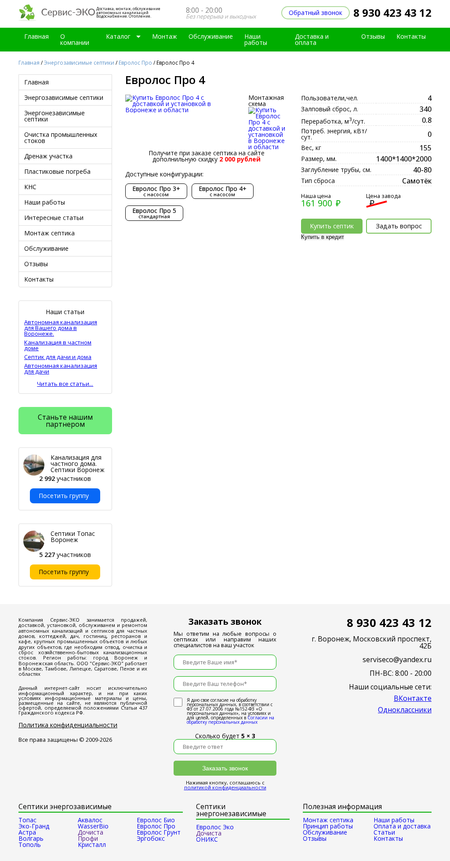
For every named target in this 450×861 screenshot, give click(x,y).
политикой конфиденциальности (225, 787)
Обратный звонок (315, 12)
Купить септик (332, 226)
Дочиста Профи (90, 835)
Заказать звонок (225, 768)
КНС (30, 187)
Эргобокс (151, 838)
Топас (27, 820)
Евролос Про (135, 62)
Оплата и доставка (402, 826)
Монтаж (164, 36)
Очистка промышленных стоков (60, 137)
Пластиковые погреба (57, 171)
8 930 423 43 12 (392, 12)
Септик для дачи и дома (57, 357)
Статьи (384, 832)
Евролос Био (156, 820)
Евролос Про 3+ (156, 191)
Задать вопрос (399, 226)
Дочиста (208, 833)
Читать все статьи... (65, 384)
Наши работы (255, 39)
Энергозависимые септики (79, 62)
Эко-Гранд (33, 826)
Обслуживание (211, 36)
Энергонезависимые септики (54, 116)
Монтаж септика (49, 233)
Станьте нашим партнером (65, 420)
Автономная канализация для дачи (60, 368)
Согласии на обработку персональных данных (230, 719)
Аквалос (90, 820)
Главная (36, 36)
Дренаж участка (48, 156)
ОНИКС (207, 839)
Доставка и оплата (312, 39)
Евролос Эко (215, 827)
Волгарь (31, 838)
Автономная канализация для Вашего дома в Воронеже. (60, 328)
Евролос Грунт (159, 832)
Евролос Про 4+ (223, 191)
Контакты (411, 36)
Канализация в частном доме (57, 345)
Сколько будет (225, 736)
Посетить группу (64, 495)
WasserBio (93, 826)
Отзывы (373, 36)
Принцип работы (328, 826)
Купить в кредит (322, 237)
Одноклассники (405, 709)
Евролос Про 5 (154, 213)
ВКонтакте (413, 698)
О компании (74, 39)
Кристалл (92, 844)
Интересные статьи (53, 217)
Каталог (118, 36)
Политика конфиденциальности (67, 725)
